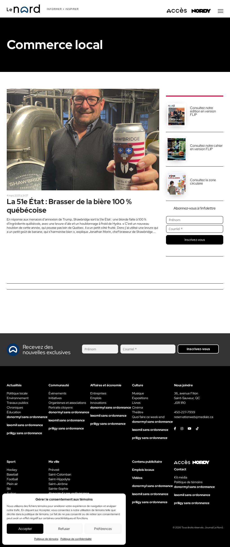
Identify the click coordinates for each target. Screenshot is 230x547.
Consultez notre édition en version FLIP (203, 111)
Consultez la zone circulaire (203, 182)
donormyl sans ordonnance (27, 417)
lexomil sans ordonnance (25, 425)
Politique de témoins (46, 539)
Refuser (64, 529)
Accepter (25, 529)
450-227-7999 (184, 412)
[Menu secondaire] (220, 11)
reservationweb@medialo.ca (193, 417)
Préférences (103, 529)
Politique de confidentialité (76, 539)
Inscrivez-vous (194, 240)
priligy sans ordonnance (24, 433)
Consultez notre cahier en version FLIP (206, 147)
